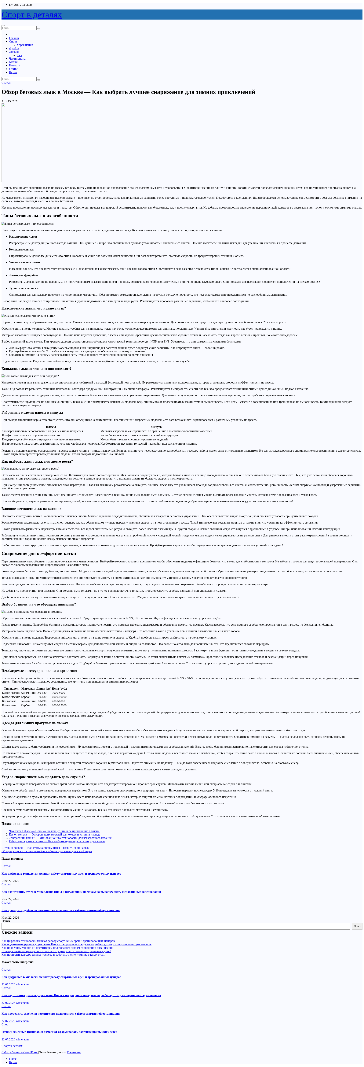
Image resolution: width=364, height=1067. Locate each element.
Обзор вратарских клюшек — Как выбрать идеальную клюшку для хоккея (57, 841)
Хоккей (14, 51)
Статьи (13, 68)
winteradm (22, 984)
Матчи (13, 62)
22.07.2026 (9, 984)
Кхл (19, 55)
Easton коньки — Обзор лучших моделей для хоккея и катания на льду (54, 834)
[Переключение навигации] (3, 25)
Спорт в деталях (32, 14)
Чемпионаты (17, 58)
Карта (13, 72)
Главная (14, 38)
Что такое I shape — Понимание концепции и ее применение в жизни (54, 831)
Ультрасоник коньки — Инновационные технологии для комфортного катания (60, 837)
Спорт (13, 41)
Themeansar (74, 1052)
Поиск (6, 921)
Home (12, 1058)
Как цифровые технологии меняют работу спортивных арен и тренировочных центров (61, 873)
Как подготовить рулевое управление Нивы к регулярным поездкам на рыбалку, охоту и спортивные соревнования (81, 891)
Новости (14, 65)
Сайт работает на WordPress (20, 1052)
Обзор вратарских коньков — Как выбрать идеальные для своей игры (47, 851)
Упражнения (25, 44)
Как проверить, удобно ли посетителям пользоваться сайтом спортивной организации (61, 910)
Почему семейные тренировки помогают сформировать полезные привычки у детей (56, 951)
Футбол (14, 48)
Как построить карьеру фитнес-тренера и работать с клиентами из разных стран (53, 954)
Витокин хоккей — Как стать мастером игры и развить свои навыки (46, 847)
